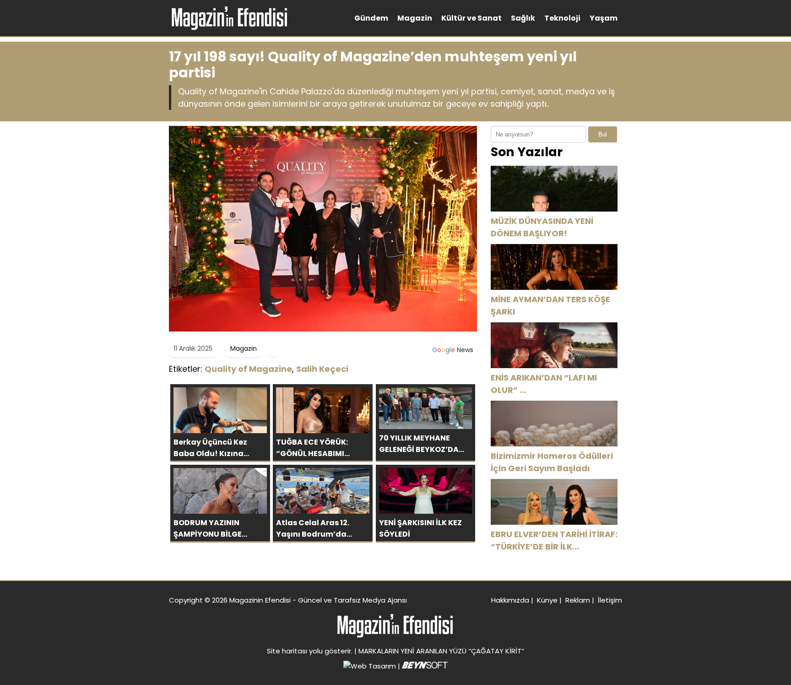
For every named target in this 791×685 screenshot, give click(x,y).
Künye (547, 600)
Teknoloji (562, 18)
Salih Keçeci (322, 369)
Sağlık (523, 18)
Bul (602, 134)
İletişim (610, 600)
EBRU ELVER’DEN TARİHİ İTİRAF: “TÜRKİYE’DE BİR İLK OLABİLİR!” (554, 540)
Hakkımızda (510, 600)
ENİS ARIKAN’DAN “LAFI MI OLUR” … (544, 384)
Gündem (371, 18)
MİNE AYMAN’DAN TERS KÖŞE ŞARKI (550, 305)
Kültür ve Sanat (471, 18)
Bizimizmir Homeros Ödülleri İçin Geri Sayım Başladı (552, 462)
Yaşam (604, 18)
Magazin (414, 18)
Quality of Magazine (248, 369)
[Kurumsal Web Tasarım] (425, 666)
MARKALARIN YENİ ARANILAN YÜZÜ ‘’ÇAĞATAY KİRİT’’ (441, 651)
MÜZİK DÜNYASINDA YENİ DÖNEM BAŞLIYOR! (542, 227)
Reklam (577, 600)
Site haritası (287, 651)
